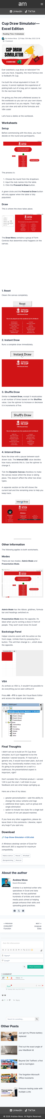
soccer (19, 860)
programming (8, 860)
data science (8, 856)
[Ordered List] (13, 950)
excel (18, 856)
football (26, 856)
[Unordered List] (16, 950)
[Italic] (5, 950)
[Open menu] (42, 4)
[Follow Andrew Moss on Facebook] (14, 911)
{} (26, 950)
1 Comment (9, 41)
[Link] (24, 950)
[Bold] (3, 950)
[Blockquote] (18, 950)
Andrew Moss (12, 38)
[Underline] (8, 950)
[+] (29, 950)
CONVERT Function (8, 927)
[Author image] (3, 38)
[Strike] (11, 950)
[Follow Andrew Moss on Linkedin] (23, 911)
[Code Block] (21, 950)
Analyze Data (37, 927)
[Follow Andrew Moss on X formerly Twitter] (19, 911)
